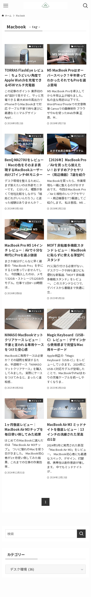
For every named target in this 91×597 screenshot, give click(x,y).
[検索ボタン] (85, 5)
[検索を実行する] (81, 533)
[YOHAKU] (45, 5)
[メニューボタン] (5, 5)
